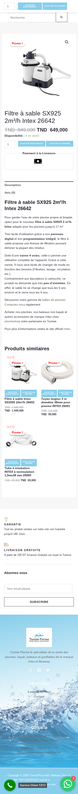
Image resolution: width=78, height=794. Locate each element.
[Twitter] (48, 670)
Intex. (67, 329)
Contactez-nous (15, 304)
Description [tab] (13, 185)
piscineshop (12, 321)
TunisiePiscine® (39, 775)
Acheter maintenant (31, 144)
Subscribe (39, 601)
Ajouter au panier (59, 144)
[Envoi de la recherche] (62, 17)
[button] (67, 42)
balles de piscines (54, 299)
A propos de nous (39, 691)
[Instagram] (30, 670)
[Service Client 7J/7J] (10, 785)
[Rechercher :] (38, 17)
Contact (39, 696)
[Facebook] (39, 670)
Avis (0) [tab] (10, 192)
